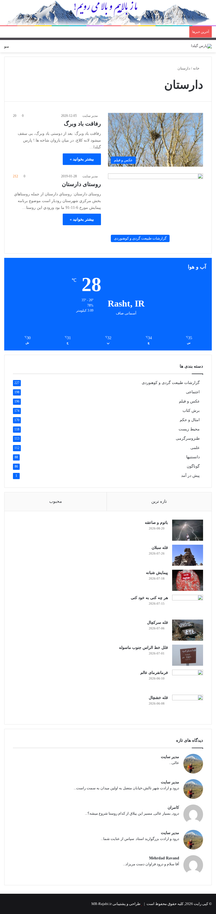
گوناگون (193, 466)
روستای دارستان (81, 184)
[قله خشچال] (187, 705)
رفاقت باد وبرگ (82, 123)
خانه (196, 68)
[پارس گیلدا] (201, 46)
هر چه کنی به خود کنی (149, 598)
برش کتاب (191, 410)
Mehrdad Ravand (164, 858)
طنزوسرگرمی (188, 438)
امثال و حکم (190, 420)
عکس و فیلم (189, 401)
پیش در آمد (190, 475)
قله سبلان (160, 548)
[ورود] (32, 48)
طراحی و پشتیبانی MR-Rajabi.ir (115, 904)
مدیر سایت (90, 116)
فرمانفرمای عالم (154, 673)
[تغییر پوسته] (23, 48)
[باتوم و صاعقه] (187, 530)
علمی (195, 448)
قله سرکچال (157, 622)
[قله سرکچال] (187, 630)
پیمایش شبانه (157, 573)
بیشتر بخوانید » (82, 159)
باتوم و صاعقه (156, 522)
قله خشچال (158, 698)
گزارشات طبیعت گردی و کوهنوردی (171, 383)
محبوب (55, 501)
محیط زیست (189, 429)
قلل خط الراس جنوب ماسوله (143, 647)
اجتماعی (193, 392)
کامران (173, 807)
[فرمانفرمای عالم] (187, 680)
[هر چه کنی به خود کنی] (187, 605)
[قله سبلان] (187, 555)
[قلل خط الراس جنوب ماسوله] (187, 655)
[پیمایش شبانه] (187, 580)
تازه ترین (159, 501)
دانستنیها (193, 457)
